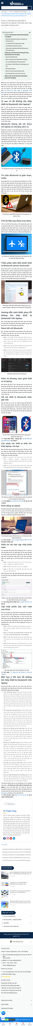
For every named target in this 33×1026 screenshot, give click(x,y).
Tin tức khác (4, 844)
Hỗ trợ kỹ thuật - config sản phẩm (12, 919)
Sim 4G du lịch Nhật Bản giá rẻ (9, 993)
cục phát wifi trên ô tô (25, 602)
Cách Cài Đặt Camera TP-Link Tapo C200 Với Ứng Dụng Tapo (16, 860)
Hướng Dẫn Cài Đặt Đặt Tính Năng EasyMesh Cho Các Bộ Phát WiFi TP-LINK (16, 855)
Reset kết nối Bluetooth (11, 57)
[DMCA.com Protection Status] (9, 1019)
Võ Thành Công (9, 811)
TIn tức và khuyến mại (9, 916)
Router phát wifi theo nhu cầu (9, 983)
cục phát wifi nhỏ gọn (17, 501)
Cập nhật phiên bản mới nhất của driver (15, 73)
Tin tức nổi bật (7, 868)
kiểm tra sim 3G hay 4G (21, 795)
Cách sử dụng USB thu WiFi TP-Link (21, 540)
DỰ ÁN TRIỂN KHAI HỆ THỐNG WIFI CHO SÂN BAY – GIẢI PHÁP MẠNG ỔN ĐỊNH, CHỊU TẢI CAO (21, 873)
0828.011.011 (16, 936)
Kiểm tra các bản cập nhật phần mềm (15, 71)
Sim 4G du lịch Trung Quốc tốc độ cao (11, 990)
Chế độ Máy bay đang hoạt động (14, 46)
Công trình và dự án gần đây (11, 926)
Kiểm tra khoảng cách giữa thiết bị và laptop (16, 59)
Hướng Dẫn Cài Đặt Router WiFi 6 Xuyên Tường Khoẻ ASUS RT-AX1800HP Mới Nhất (17, 849)
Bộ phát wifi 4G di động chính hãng (10, 985)
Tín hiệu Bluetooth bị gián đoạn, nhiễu (15, 43)
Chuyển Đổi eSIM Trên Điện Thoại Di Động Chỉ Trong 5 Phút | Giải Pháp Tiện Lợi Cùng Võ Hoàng (20, 902)
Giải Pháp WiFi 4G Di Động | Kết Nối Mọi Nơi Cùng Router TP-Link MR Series (20, 891)
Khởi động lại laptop (10, 68)
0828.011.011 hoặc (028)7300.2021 (12, 960)
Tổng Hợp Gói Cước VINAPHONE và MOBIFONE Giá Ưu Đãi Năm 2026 (18, 883)
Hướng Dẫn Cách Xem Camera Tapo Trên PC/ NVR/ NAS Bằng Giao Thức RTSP (16, 852)
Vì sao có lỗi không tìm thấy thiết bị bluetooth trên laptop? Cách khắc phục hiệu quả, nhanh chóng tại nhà (16, 23)
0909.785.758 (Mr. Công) (9, 974)
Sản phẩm (6, 923)
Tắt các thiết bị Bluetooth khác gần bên (15, 62)
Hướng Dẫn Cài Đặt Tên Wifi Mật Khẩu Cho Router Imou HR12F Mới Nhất (16, 858)
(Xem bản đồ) (6, 958)
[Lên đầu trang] (28, 1016)
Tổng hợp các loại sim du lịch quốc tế (11, 988)
